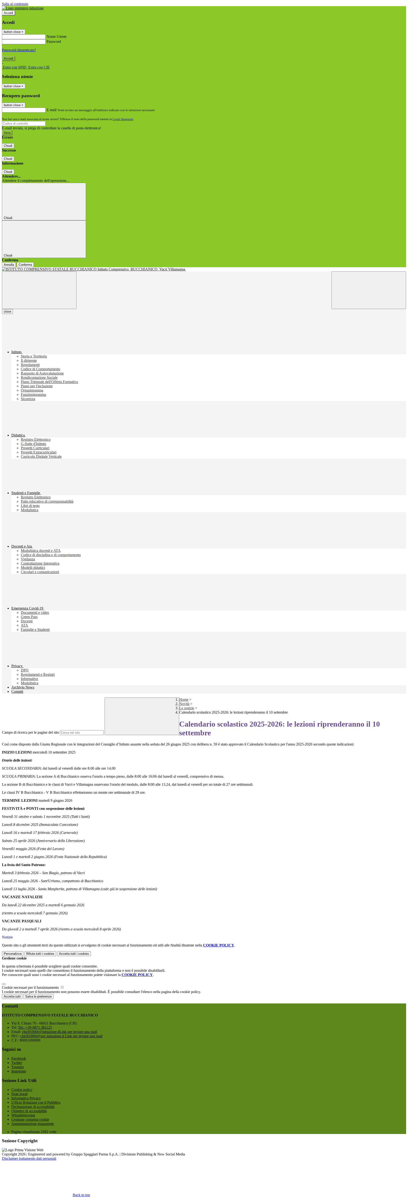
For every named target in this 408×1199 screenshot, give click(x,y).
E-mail (51, 110)
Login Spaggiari (123, 119)
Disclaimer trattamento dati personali (29, 1158)
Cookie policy (21, 1090)
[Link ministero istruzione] (23, 8)
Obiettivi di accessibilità (29, 1111)
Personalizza (12, 953)
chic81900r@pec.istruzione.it (61, 1036)
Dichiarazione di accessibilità (33, 1107)
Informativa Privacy (26, 1098)
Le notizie (186, 708)
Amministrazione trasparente (32, 1124)
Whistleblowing (23, 1115)
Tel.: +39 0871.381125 (35, 1027)
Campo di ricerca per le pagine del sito (30, 732)
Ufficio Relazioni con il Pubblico (35, 1102)
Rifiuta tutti (40, 953)
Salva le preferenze (38, 996)
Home (183, 700)
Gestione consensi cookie (30, 1119)
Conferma (25, 264)
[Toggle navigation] (39, 290)
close (7, 311)
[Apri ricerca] (369, 290)
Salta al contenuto (15, 4)
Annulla (9, 264)
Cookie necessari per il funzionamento (31, 987)
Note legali (19, 1094)
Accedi (8, 13)
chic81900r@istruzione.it (59, 1032)
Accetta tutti (74, 953)
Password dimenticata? (19, 50)
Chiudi (8, 146)
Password (54, 41)
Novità (184, 704)
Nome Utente (57, 37)
